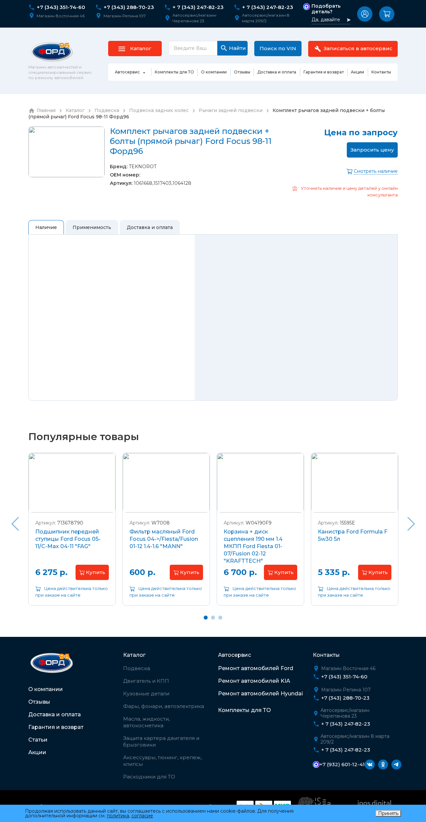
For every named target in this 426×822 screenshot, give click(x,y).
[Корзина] (386, 14)
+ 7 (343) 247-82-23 (198, 7)
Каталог (134, 655)
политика (118, 816)
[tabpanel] (72, 534)
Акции (37, 752)
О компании (45, 689)
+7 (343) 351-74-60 (61, 7)
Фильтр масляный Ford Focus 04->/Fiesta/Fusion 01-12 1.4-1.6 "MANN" (163, 538)
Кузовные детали (146, 693)
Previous (15, 523)
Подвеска (136, 668)
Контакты (326, 655)
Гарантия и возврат (56, 727)
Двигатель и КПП (146, 681)
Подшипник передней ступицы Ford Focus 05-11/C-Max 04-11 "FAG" (68, 538)
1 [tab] (206, 618)
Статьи (38, 740)
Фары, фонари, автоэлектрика (163, 706)
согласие (142, 816)
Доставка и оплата (54, 714)
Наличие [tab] (46, 227)
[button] (364, 14)
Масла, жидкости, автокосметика (146, 722)
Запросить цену (372, 150)
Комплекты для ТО (244, 710)
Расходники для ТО (149, 776)
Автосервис (234, 655)
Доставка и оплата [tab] (150, 227)
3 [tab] (220, 618)
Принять (388, 813)
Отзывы (39, 702)
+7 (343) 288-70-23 (129, 7)
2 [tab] (213, 618)
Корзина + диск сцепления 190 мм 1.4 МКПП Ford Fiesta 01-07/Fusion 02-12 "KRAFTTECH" (253, 546)
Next (411, 523)
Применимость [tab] (92, 227)
